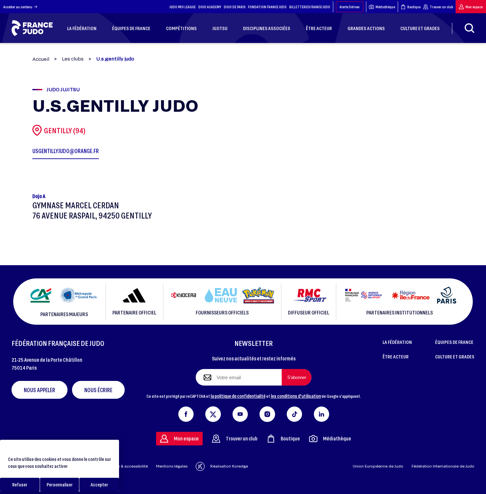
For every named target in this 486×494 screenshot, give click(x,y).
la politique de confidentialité (238, 396)
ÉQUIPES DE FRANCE (454, 342)
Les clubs (73, 59)
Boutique (414, 7)
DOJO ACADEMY (209, 7)
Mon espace (474, 7)
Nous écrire (98, 390)
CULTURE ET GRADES (454, 356)
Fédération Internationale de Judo (443, 466)
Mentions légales (171, 466)
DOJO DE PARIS (234, 7)
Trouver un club (441, 7)
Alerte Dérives (350, 7)
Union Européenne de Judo (378, 466)
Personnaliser (60, 484)
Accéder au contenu (17, 7)
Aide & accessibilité (129, 466)
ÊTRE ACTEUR (396, 356)
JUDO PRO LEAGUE (183, 7)
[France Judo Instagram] (267, 413)
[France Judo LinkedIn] (321, 413)
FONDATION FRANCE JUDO (267, 7)
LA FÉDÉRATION (397, 342)
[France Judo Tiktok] (294, 413)
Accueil (40, 59)
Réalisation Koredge (229, 466)
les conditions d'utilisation (296, 396)
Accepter (99, 484)
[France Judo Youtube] (240, 413)
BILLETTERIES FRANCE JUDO (309, 7)
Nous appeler (39, 390)
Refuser (19, 484)
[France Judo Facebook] (186, 413)
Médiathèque (385, 7)
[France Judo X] (213, 413)
